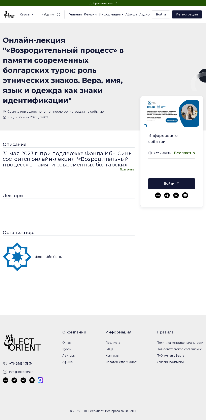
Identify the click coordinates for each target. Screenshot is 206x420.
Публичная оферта (170, 355)
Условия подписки (170, 362)
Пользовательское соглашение (179, 349)
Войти (161, 14)
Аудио (144, 14)
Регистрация (187, 14)
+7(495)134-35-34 (21, 363)
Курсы (25, 14)
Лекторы (68, 355)
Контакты (112, 355)
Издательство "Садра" (121, 362)
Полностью (127, 169)
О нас (66, 343)
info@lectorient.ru (21, 372)
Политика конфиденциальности (180, 343)
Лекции (90, 14)
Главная (75, 14)
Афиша (131, 14)
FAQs (109, 349)
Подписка (112, 343)
